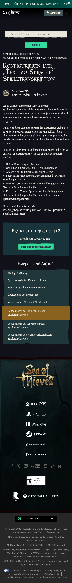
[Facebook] (12, 466)
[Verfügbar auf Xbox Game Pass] (36, 444)
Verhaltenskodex (52, 574)
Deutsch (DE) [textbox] (31, 518)
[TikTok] (53, 466)
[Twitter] (18, 466)
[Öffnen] (66, 13)
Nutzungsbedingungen (54, 570)
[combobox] (36, 34)
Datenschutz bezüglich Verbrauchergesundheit (45, 577)
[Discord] (45, 466)
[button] (36, 519)
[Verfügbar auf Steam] (36, 434)
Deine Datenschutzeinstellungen (26, 570)
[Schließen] (69, 3)
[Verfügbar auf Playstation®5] (36, 414)
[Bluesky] (59, 466)
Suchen (36, 45)
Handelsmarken (12, 577)
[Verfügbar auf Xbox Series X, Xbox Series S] (36, 404)
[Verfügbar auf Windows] (36, 424)
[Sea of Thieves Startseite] (22, 13)
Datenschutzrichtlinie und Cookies (25, 574)
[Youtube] (36, 466)
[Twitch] (25, 466)
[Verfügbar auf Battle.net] (36, 455)
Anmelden (55, 13)
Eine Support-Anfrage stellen (36, 247)
